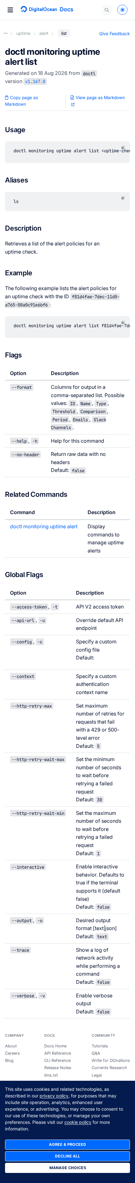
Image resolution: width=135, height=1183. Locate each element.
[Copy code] (123, 147)
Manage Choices (67, 1167)
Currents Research (109, 1067)
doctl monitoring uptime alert (44, 526)
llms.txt (51, 1075)
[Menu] (10, 10)
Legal (97, 1075)
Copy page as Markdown (21, 101)
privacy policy (54, 1095)
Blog (9, 1060)
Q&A (96, 1053)
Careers (12, 1053)
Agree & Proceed (67, 1144)
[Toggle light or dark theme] (122, 10)
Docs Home (55, 1046)
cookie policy (77, 1122)
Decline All (67, 1156)
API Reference (57, 1053)
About (11, 1046)
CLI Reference (57, 1060)
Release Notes (57, 1067)
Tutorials (100, 1046)
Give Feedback (114, 33)
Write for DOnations (111, 1060)
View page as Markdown (99, 97)
